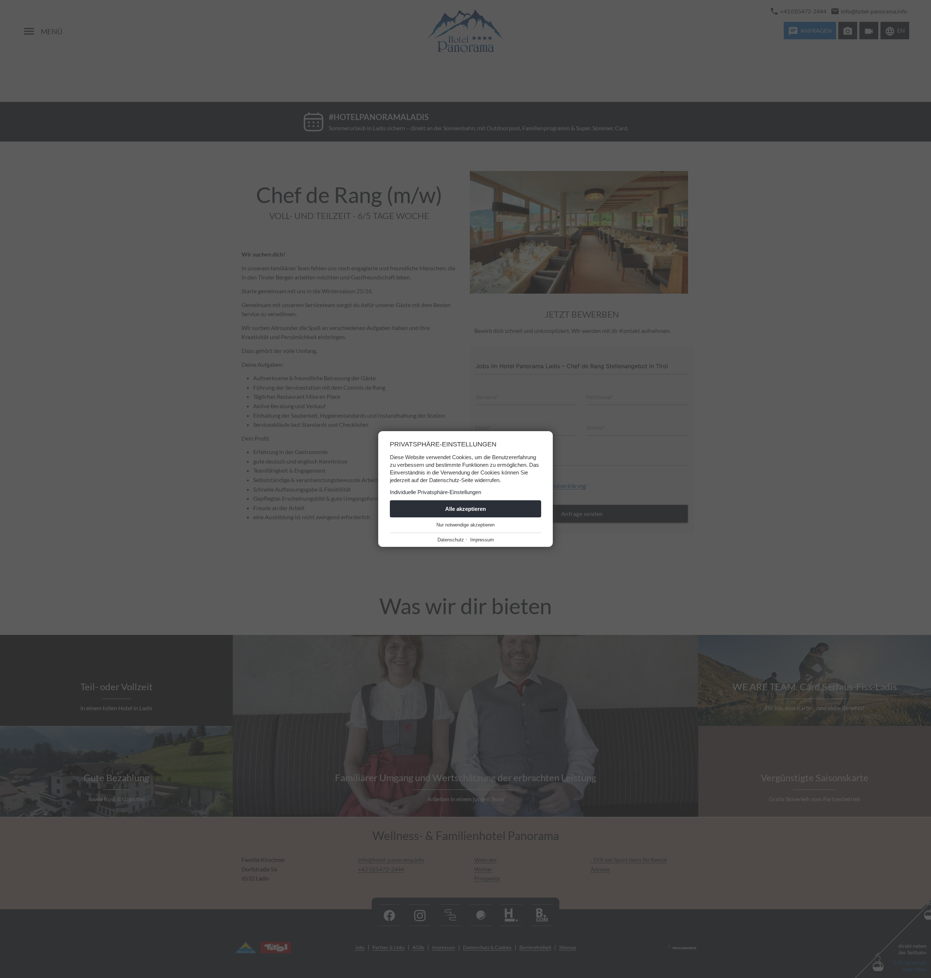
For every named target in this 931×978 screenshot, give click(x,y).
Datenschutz (450, 539)
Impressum (482, 539)
